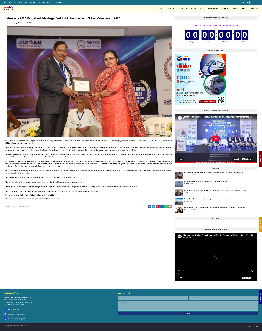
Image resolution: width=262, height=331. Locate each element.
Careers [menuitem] (193, 9)
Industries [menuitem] (183, 9)
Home (5, 2)
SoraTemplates (37, 329)
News (14, 206)
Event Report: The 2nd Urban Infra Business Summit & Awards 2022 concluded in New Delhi (213, 173)
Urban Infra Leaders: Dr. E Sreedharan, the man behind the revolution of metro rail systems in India (215, 190)
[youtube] (256, 2)
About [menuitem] (161, 9)
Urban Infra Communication (18, 329)
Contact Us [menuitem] (253, 9)
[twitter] (248, 2)
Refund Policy (33, 2)
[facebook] (252, 2)
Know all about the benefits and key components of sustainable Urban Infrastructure (211, 199)
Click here (8, 199)
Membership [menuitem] (213, 9)
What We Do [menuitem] (172, 9)
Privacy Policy (13, 2)
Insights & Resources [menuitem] (230, 9)
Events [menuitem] (201, 9)
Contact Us (42, 2)
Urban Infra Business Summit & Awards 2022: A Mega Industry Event (206, 181)
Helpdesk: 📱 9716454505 (54, 2)
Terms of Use (23, 2)
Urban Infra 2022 (24, 206)
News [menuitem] (244, 9)
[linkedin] (243, 2)
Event (8, 206)
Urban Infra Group (12, 23)
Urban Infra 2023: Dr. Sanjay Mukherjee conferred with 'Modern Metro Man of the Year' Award (214, 207)
